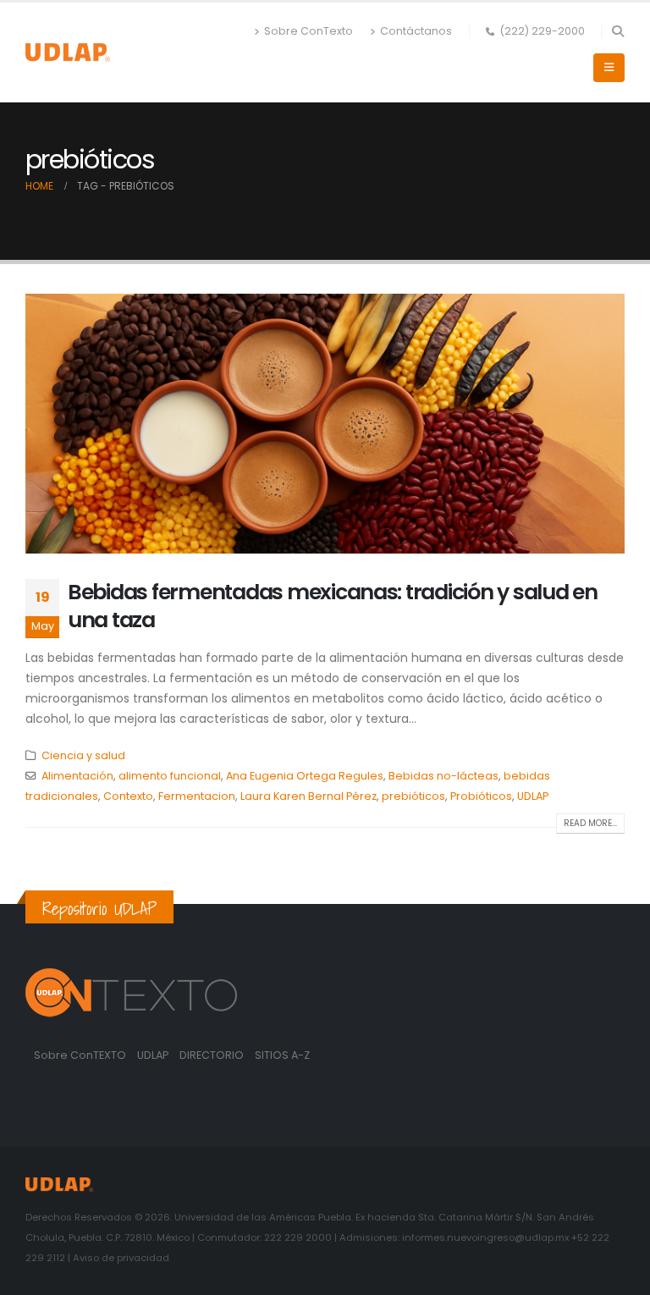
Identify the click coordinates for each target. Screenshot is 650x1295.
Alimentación (77, 776)
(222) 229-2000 (542, 31)
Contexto (128, 796)
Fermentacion (196, 796)
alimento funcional (169, 776)
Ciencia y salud (83, 755)
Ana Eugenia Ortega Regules (304, 776)
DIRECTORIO (212, 1055)
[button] (617, 31)
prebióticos (413, 796)
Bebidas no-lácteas (443, 776)
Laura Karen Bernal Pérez (308, 796)
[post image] (325, 424)
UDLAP (532, 796)
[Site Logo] (67, 52)
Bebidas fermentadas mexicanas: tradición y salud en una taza (333, 606)
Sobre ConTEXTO (80, 1055)
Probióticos (481, 796)
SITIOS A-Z (282, 1055)
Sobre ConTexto (308, 31)
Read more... (590, 823)
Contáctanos (416, 31)
